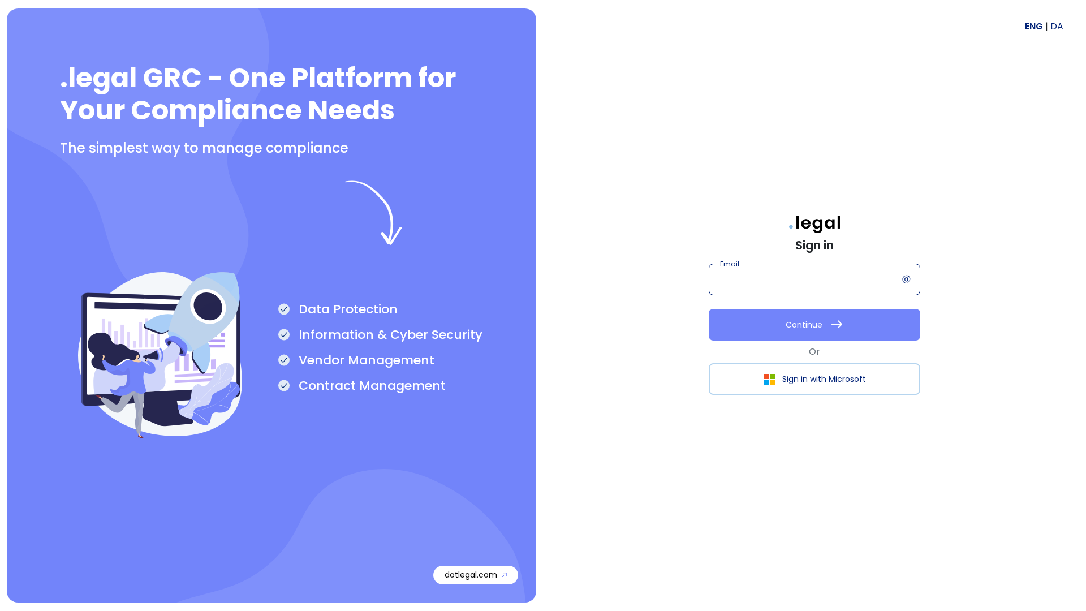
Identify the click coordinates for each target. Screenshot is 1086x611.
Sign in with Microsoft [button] (824, 379)
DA (1056, 26)
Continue (804, 324)
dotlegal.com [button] (471, 574)
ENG (1035, 26)
